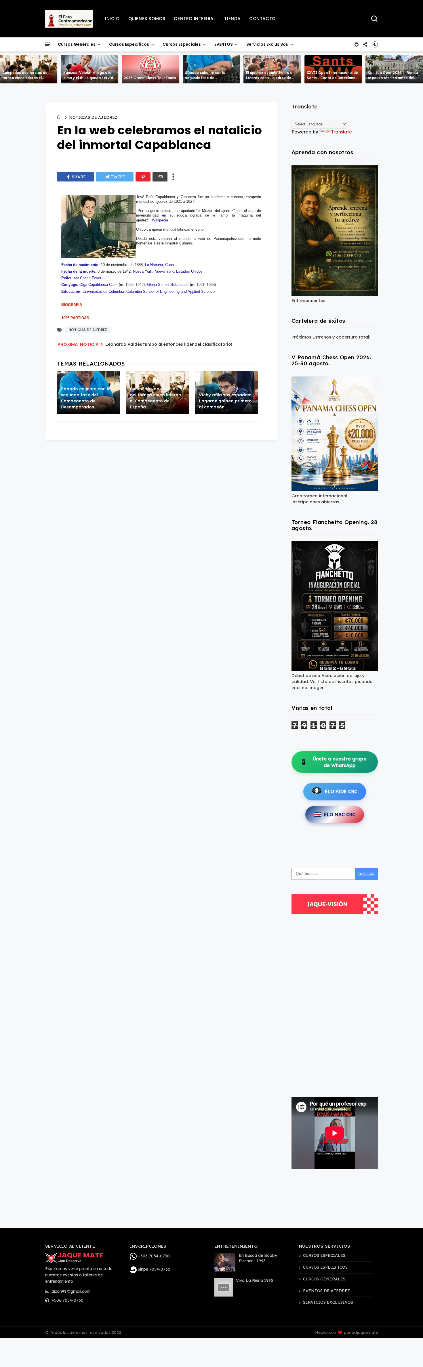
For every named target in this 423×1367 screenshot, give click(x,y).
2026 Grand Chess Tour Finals (150, 78)
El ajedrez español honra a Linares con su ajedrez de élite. (269, 77)
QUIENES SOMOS (146, 19)
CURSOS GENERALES (324, 1279)
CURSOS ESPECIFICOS (325, 1267)
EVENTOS (223, 44)
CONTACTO (262, 19)
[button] (375, 44)
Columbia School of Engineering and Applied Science (170, 291)
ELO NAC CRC (334, 814)
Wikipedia (160, 220)
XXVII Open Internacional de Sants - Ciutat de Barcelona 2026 (332, 77)
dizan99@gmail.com (70, 1291)
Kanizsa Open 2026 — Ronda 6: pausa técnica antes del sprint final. (393, 77)
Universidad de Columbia (103, 291)
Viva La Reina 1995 (254, 1280)
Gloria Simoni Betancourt (168, 284)
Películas (69, 278)
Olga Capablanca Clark (98, 284)
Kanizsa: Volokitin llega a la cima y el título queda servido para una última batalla (89, 77)
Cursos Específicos (129, 44)
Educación (70, 291)
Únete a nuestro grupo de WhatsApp (333, 762)
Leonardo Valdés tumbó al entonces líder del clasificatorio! (168, 344)
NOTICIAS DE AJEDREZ (93, 117)
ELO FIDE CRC (341, 791)
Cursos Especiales (182, 44)
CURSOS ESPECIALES (324, 1255)
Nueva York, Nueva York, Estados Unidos (168, 271)
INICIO (112, 19)
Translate (341, 132)
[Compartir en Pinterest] (143, 176)
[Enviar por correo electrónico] (160, 176)
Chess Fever (90, 278)
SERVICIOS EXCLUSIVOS (328, 1302)
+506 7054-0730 (66, 1300)
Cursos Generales (77, 44)
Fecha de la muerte (78, 271)
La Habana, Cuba (159, 265)
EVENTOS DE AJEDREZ (326, 1290)
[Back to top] (408, 1353)
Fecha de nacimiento (79, 265)
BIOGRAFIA (71, 305)
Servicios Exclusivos (267, 44)
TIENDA (232, 19)
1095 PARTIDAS (75, 318)
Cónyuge (69, 284)
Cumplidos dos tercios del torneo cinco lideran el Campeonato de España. (25, 77)
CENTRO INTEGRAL (195, 19)
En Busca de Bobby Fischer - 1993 (258, 1258)
